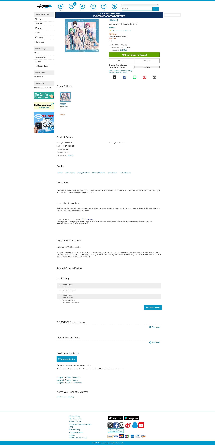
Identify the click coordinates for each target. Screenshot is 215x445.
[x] (110, 425)
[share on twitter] (114, 76)
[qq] (135, 425)
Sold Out (123, 50)
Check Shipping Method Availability (120, 71)
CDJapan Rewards (76, 432)
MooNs (112, 28)
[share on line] (135, 76)
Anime (69, 377)
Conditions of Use (76, 419)
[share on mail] (155, 76)
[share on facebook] (125, 76)
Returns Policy (75, 430)
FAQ (71, 427)
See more (156, 327)
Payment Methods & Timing (118, 73)
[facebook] (116, 425)
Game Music (78, 383)
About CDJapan (75, 421)
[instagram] (121, 425)
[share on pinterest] (144, 76)
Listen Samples (154, 307)
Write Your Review (67, 359)
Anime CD (76, 377)
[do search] (155, 9)
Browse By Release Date (43, 88)
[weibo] (128, 425)
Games (69, 383)
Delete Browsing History (65, 397)
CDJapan (60, 377)
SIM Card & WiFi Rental (78, 438)
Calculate (147, 67)
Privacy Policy (75, 416)
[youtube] (141, 425)
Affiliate (72, 435)
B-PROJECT (39, 77)
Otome (75, 380)
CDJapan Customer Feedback (80, 424)
